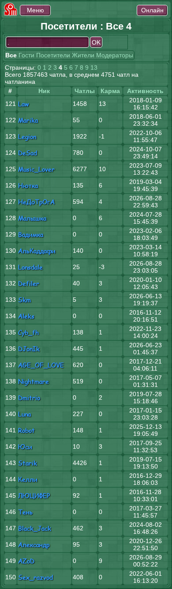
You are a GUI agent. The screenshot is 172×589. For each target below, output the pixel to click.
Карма (110, 90)
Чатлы (85, 90)
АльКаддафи (37, 251)
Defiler (28, 283)
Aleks (26, 316)
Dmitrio (29, 398)
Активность (145, 90)
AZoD (26, 561)
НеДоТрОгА (36, 202)
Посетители (53, 55)
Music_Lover (36, 169)
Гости (26, 55)
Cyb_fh (28, 332)
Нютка (28, 185)
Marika (28, 120)
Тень (25, 512)
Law (23, 104)
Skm (24, 300)
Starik (27, 463)
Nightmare (33, 381)
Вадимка (30, 234)
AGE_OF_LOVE (41, 365)
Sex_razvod (35, 577)
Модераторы (114, 55)
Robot (26, 430)
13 (93, 67)
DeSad (27, 153)
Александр (33, 544)
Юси (25, 447)
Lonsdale (30, 267)
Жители (83, 55)
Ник (44, 90)
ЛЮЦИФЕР (34, 495)
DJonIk (29, 349)
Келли (27, 479)
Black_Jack (34, 528)
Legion (27, 136)
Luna (24, 414)
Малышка (32, 218)
